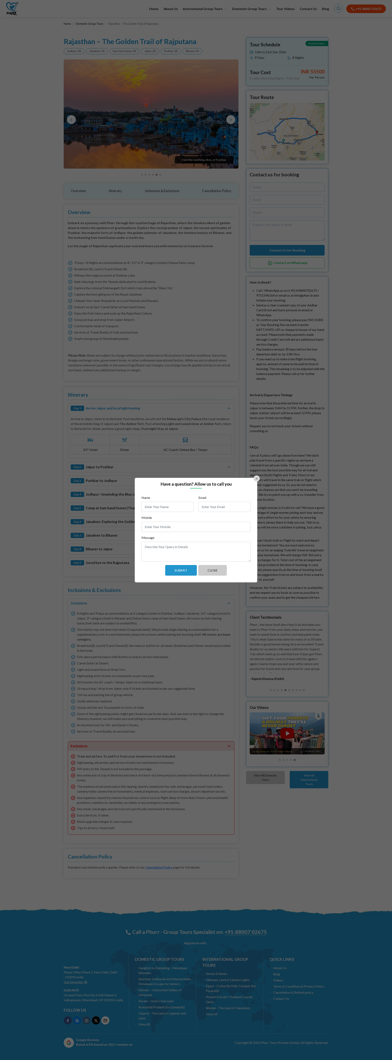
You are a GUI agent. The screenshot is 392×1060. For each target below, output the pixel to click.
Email (202, 497)
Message (147, 537)
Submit (181, 570)
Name (145, 497)
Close (212, 570)
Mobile (146, 517)
